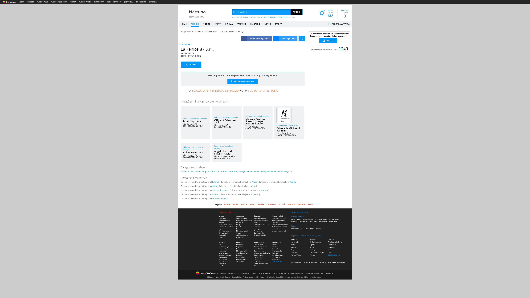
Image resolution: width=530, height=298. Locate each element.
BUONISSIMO (141, 2)
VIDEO (252, 204)
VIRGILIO (30, 2)
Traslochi (222, 237)
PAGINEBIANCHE (85, 2)
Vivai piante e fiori (225, 225)
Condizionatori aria (225, 231)
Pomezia (254, 194)
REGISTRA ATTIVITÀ (340, 24)
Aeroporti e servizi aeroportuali (225, 256)
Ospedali (239, 247)
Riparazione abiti (242, 231)
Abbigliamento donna (249, 171)
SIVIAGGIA (117, 2)
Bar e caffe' (275, 249)
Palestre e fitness (260, 218)
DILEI (109, 2)
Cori (335, 222)
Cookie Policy (237, 277)
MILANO (239, 17)
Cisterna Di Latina (320, 219)
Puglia (293, 250)
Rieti (307, 229)
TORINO (259, 17)
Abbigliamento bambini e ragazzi (276, 171)
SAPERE (261, 204)
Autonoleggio (223, 253)
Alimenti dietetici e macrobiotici (260, 248)
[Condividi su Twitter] (302, 38)
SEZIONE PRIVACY (338, 262)
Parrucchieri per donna (262, 225)
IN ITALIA (291, 17)
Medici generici (241, 251)
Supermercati (258, 245)
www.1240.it (333, 49)
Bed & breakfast (277, 255)
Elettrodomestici (224, 220)
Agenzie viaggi (224, 247)
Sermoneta (317, 222)
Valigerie (239, 225)
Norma (324, 222)
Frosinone (295, 229)
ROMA (234, 17)
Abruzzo (294, 239)
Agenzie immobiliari (279, 231)
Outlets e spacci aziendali (192, 171)
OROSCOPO (271, 204)
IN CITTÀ (282, 204)
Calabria (331, 239)
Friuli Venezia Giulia (335, 242)
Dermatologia (259, 233)
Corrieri (221, 265)
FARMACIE (241, 24)
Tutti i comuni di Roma (299, 212)
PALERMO (252, 17)
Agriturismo (276, 259)
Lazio (293, 245)
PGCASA (73, 2)
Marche (294, 247)
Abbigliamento (241, 218)
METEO (267, 24)
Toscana (294, 252)
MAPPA (278, 24)
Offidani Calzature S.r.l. (225, 121)
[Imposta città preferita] (182, 12)
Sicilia (330, 250)
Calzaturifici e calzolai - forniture (222, 171)
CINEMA (229, 24)
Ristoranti (275, 245)
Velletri (214, 194)
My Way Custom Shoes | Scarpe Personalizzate (255, 121)
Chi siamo (210, 277)
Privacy (227, 277)
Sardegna (313, 250)
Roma (312, 229)
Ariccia (330, 222)
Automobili (223, 259)
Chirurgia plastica (260, 235)
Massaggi (257, 229)
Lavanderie (240, 229)
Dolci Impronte (192, 121)
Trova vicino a (232, 90)
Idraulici (221, 223)
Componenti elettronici (223, 234)
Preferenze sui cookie (251, 277)
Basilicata (313, 239)
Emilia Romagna (315, 242)
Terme (256, 223)
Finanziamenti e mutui (280, 225)
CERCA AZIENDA (334, 255)
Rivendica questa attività (244, 81)
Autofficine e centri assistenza (225, 262)
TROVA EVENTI (277, 261)
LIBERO (21, 2)
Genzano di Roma (219, 198)
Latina (252, 186)
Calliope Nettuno (193, 152)
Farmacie (239, 245)
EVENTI (217, 24)
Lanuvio (264, 190)
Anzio (254, 182)
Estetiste (257, 227)
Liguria (312, 245)
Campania (295, 242)
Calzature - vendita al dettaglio (195, 118)
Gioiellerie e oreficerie (244, 220)
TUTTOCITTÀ (99, 2)
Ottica (238, 233)
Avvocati (275, 229)
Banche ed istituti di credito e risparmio (279, 219)
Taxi (220, 245)
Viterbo (318, 229)
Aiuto (262, 277)
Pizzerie (274, 247)
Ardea (214, 186)
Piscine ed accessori (261, 220)
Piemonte (331, 247)
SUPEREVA (153, 2)
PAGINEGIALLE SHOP (59, 2)
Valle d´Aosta (296, 255)
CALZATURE (185, 44)
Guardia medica (241, 253)
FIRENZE (280, 17)
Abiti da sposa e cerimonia (242, 236)
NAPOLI (245, 17)
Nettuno (197, 12)
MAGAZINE (255, 24)
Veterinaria (240, 261)
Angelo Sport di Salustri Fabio (223, 152)
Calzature (239, 223)
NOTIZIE (206, 24)
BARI (285, 17)
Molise (312, 247)
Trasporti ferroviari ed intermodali (226, 250)
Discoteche (275, 253)
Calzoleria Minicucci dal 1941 (288, 129)
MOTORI (244, 204)
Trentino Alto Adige (317, 252)
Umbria (330, 252)
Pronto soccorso (242, 249)
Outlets (239, 227)
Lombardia (332, 245)
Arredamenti (223, 218)
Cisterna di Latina (219, 190)
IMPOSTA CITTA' (325, 262)
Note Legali (220, 277)
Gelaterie (257, 261)
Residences (275, 257)
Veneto (312, 255)
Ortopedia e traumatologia (241, 258)
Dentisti (239, 255)
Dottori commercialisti (279, 227)
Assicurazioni (276, 223)
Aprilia (293, 182)
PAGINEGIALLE (42, 2)
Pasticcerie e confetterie (258, 258)
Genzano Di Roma (305, 222)
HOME (184, 24)
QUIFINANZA (128, 2)
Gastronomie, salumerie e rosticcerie (262, 252)
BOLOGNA (273, 17)
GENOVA (266, 17)
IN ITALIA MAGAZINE (311, 262)
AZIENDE (195, 24)
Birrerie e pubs (277, 251)
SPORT (235, 204)
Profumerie (258, 231)
